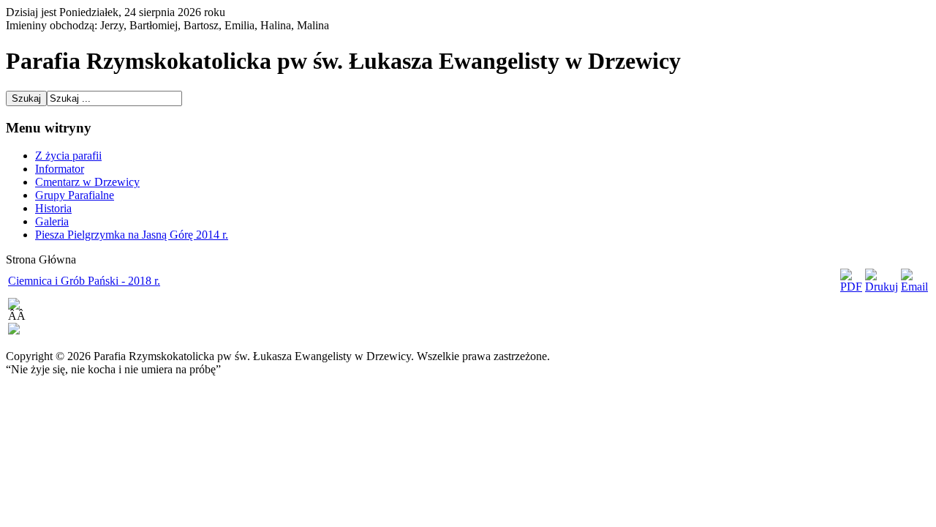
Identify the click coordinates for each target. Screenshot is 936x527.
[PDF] (851, 286)
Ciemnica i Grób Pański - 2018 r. (84, 280)
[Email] (914, 286)
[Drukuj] (881, 286)
